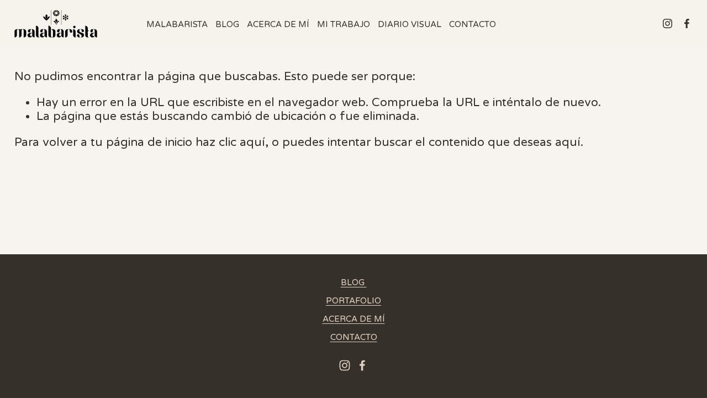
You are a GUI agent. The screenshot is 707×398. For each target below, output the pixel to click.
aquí (568, 142)
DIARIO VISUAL (409, 24)
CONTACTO (472, 24)
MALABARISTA (177, 24)
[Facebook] (687, 23)
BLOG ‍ (354, 282)
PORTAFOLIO (353, 301)
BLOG (227, 24)
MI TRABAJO (343, 24)
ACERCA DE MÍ (278, 24)
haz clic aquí (230, 142)
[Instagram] (667, 23)
